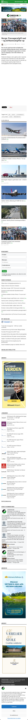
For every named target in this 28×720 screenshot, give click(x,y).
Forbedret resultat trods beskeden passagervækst (13, 310)
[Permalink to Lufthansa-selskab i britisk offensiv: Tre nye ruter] (14, 156)
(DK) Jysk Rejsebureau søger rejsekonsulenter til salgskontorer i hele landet (16, 459)
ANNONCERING (11, 4)
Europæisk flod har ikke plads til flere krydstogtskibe (14, 334)
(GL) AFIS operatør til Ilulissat (14, 445)
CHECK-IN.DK (10, 509)
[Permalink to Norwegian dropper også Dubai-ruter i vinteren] (14, 177)
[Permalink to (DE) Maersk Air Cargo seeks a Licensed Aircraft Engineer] (3, 485)
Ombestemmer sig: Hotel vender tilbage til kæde (13, 329)
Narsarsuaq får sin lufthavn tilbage (9, 542)
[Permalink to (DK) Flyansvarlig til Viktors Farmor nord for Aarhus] (3, 426)
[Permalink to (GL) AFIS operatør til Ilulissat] (3, 449)
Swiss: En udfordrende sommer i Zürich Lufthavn (13, 303)
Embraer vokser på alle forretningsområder (13, 220)
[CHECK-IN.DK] (14, 16)
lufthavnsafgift (20, 114)
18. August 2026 (16, 548)
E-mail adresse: (6, 265)
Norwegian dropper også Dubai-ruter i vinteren (14, 179)
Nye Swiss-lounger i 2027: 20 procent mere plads (13, 288)
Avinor (13, 114)
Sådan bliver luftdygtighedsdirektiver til (11, 283)
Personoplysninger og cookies (14, 718)
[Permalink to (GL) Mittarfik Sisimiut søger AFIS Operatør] (3, 437)
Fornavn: (4, 254)
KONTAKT (25, 4)
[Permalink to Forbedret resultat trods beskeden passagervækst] (14, 239)
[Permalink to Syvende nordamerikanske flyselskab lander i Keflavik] (14, 135)
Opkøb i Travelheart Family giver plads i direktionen (13, 338)
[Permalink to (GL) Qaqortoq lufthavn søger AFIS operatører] (3, 431)
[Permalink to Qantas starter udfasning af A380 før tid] (14, 199)
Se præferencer (14, 715)
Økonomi (18, 44)
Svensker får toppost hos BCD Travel (10, 331)
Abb (9, 114)
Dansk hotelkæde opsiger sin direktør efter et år (13, 344)
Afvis (14, 711)
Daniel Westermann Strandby (14, 521)
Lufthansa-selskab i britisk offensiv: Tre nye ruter (13, 294)
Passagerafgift (17, 116)
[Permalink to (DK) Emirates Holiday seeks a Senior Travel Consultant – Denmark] (3, 468)
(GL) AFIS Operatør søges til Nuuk (15, 439)
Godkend (14, 706)
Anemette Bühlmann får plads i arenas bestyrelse (13, 336)
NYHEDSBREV (17, 4)
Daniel (9, 533)
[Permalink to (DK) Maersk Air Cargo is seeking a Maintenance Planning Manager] (3, 491)
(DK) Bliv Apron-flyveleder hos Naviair (16, 470)
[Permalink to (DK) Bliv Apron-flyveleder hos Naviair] (3, 473)
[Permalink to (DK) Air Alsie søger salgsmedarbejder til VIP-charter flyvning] (3, 455)
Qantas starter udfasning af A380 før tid (12, 201)
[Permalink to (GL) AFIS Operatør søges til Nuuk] (3, 443)
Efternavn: (4, 260)
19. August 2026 (20, 542)
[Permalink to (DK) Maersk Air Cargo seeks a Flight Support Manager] (3, 479)
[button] (25, 688)
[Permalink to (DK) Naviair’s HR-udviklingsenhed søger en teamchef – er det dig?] (3, 420)
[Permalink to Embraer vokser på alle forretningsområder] (14, 218)
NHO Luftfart (5, 116)
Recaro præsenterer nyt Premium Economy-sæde (13, 314)
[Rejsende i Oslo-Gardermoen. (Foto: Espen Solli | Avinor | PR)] (14, 31)
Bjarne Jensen (11, 544)
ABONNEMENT (4, 4)
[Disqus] (14, 85)
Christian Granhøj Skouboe (9, 44)
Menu (6, 2)
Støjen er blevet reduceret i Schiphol (10, 285)
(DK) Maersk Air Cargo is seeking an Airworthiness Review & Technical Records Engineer (15, 495)
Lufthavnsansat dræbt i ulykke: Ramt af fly (11, 305)
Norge (10, 116)
